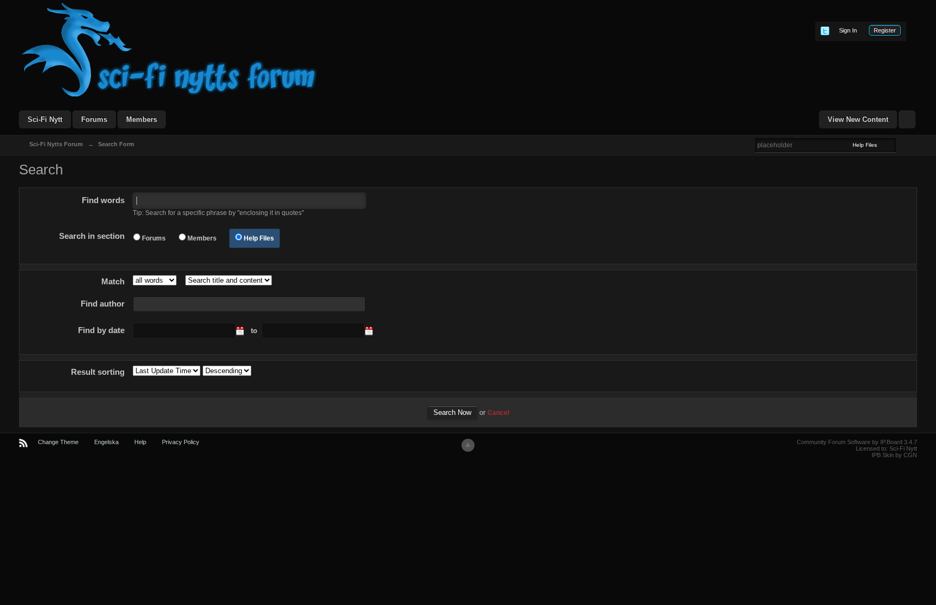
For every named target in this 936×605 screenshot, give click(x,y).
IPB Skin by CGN (894, 455)
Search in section (92, 235)
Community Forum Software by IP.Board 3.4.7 (857, 442)
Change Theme (58, 442)
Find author (103, 303)
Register (885, 30)
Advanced (902, 144)
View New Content (858, 119)
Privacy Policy (180, 442)
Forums (94, 119)
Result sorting (98, 371)
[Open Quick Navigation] (907, 119)
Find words (103, 200)
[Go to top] (467, 445)
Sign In (848, 30)
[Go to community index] (169, 49)
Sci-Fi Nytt (45, 119)
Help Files (259, 238)
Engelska (106, 442)
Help (140, 442)
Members (141, 119)
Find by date (101, 330)
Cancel (498, 412)
